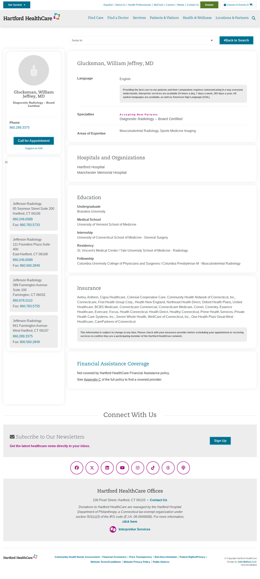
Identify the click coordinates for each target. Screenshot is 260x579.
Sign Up (220, 440)
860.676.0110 (22, 300)
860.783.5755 (30, 306)
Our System (16, 4)
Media (180, 4)
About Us (120, 4)
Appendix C (92, 379)
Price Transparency (140, 557)
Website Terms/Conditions (106, 562)
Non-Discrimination (166, 557)
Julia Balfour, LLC (247, 562)
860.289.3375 (19, 127)
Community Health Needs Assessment (77, 557)
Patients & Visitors (164, 18)
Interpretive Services (134, 529)
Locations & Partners (232, 18)
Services (139, 18)
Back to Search (237, 40)
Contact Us (193, 4)
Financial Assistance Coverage (113, 364)
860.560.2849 (30, 265)
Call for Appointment (34, 140)
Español (108, 4)
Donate (209, 4)
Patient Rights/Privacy (192, 557)
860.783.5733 (30, 225)
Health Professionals (139, 4)
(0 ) (250, 4)
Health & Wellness (197, 18)
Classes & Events (236, 4)
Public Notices (161, 562)
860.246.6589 (23, 219)
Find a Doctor (118, 18)
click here (129, 521)
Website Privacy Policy (137, 562)
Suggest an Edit (33, 148)
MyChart (158, 4)
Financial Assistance (114, 557)
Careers (170, 4)
